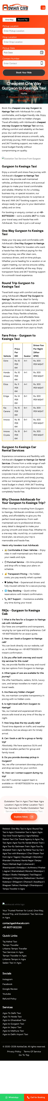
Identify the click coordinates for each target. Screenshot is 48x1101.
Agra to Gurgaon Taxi (13, 1024)
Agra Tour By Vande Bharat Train (28, 842)
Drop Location (10, 37)
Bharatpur (38, 871)
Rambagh (24, 885)
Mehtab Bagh (15, 864)
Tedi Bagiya (35, 874)
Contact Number (11, 58)
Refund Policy (9, 998)
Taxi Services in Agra (13, 952)
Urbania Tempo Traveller (15, 948)
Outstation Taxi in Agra (15, 801)
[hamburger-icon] (43, 7)
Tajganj (16, 857)
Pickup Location (11, 26)
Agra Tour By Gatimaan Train (16, 846)
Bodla (14, 874)
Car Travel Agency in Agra (27, 839)
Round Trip (23, 20)
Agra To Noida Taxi (12, 1016)
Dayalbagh (27, 857)
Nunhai (40, 878)
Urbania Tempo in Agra (14, 959)
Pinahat (41, 867)
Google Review (10, 989)
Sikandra (37, 857)
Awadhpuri (39, 881)
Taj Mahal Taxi (10, 941)
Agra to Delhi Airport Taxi (15, 1034)
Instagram (8, 979)
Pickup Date (9, 48)
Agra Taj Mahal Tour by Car (30, 850)
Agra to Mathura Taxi (13, 1031)
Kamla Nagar (28, 860)
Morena (28, 871)
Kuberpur (7, 881)
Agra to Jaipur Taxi (12, 1027)
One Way (9, 20)
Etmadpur (21, 867)
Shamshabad (18, 871)
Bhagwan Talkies (10, 885)
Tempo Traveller (11, 945)
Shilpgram (17, 881)
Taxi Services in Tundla (15, 808)
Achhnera (32, 867)
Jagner (7, 871)
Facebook (7, 984)
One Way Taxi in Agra (21, 828)
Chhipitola (18, 878)
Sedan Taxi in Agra (12, 963)
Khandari (7, 860)
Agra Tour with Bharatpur (15, 853)
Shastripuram (9, 867)
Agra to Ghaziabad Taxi (14, 1020)
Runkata (16, 860)
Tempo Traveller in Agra (14, 888)
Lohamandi (28, 864)
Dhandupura (36, 885)
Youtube (7, 994)
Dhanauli (28, 881)
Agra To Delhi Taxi (12, 1013)
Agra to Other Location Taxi (28, 805)
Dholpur (6, 874)
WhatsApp (13, 1097)
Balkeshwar (29, 878)
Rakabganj (23, 874)
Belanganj (7, 878)
